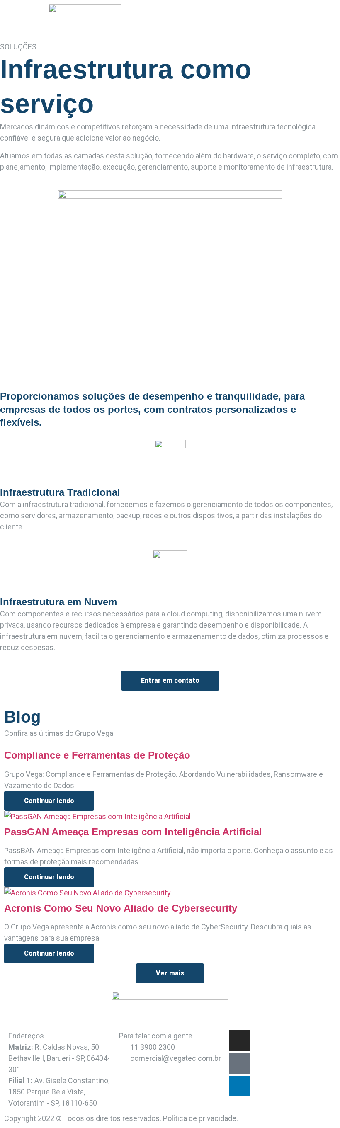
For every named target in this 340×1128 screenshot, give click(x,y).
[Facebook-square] (239, 1063)
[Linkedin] (239, 1086)
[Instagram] (239, 1040)
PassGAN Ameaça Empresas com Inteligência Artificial (133, 831)
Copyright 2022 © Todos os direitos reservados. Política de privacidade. (121, 1118)
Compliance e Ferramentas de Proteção (97, 755)
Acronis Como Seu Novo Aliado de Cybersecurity (120, 908)
